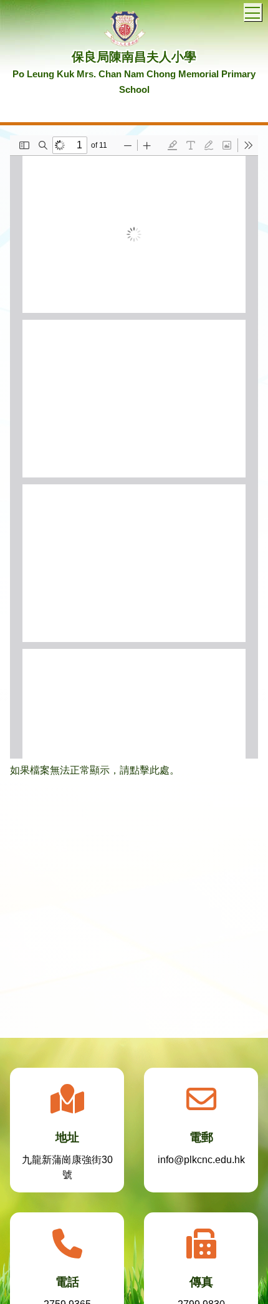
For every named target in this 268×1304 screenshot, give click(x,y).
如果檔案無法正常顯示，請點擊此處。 (94, 770)
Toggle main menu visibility (253, 12)
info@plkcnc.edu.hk (201, 1159)
